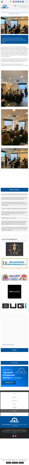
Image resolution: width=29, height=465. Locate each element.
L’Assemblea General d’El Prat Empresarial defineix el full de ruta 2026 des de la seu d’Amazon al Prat (14, 198)
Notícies (14, 410)
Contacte (14, 414)
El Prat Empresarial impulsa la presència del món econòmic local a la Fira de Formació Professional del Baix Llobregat (14, 204)
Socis (14, 404)
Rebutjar (21, 462)
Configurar (15, 462)
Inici (14, 393)
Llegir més (24, 460)
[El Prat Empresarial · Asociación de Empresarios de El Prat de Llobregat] (5, 8)
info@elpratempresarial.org (22, 5)
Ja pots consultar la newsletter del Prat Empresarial (14, 194)
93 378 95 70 (25, 7)
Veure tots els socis (8, 344)
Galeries (14, 407)
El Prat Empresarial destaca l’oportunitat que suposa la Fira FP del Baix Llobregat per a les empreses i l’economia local (14, 213)
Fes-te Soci (14, 400)
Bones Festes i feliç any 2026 (9, 218)
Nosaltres (14, 397)
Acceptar (8, 462)
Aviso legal (19, 432)
